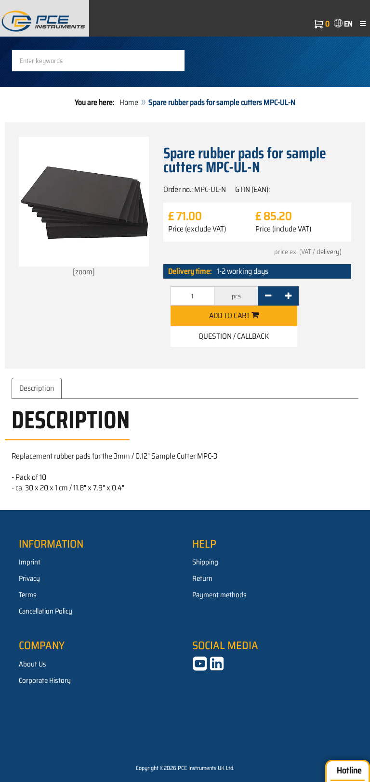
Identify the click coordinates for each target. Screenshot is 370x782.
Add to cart (230, 315)
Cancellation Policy (45, 611)
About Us (32, 664)
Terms (28, 595)
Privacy (29, 578)
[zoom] (84, 272)
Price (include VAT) (283, 229)
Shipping (205, 562)
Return (202, 578)
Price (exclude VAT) (197, 229)
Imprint (29, 562)
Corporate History (45, 680)
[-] (268, 296)
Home (128, 102)
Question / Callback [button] (233, 336)
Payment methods (219, 595)
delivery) (329, 251)
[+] (288, 296)
